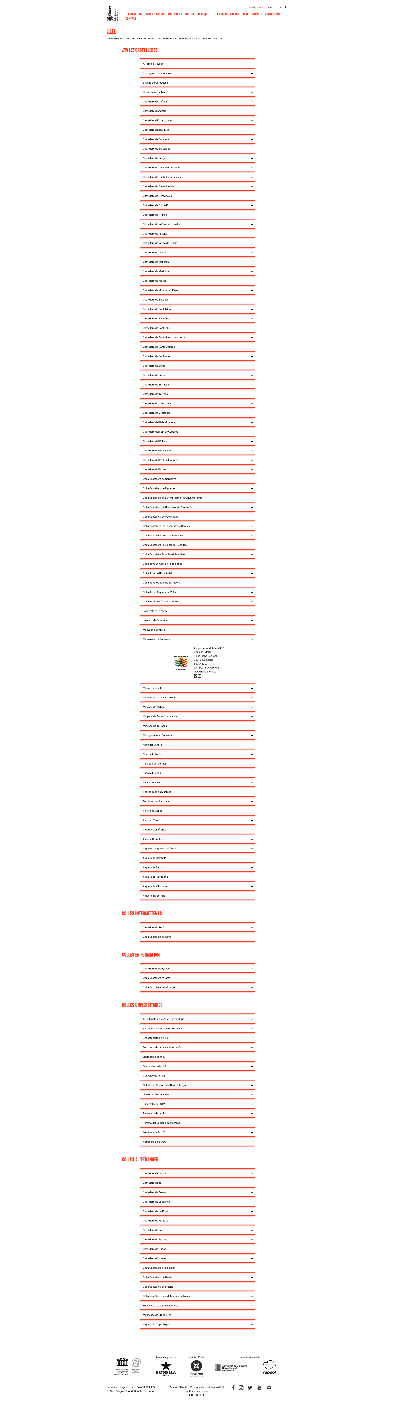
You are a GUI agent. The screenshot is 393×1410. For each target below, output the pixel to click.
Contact (131, 19)
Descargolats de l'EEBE (156, 1037)
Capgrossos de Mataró (156, 92)
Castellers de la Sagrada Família (161, 224)
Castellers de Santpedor (157, 356)
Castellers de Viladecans (157, 403)
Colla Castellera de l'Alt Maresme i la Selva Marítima (172, 497)
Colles (149, 14)
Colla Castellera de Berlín (157, 1277)
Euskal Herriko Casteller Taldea (160, 1305)
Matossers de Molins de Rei (159, 697)
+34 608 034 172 (145, 1387)
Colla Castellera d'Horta (156, 977)
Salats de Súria (151, 782)
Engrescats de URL (154, 1056)
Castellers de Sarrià (154, 375)
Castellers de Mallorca (156, 261)
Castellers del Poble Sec (157, 450)
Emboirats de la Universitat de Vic (162, 1047)
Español (270, 7)
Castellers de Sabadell (156, 299)
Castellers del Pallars (155, 441)
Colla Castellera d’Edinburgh (159, 1267)
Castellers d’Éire (152, 1182)
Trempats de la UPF (154, 1132)
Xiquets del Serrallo (154, 895)
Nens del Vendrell (153, 744)
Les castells (134, 14)
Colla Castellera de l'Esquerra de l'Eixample (167, 507)
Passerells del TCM (154, 1104)
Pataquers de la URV (154, 1113)
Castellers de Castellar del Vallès (162, 177)
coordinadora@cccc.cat (120, 1387)
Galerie (190, 14)
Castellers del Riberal (155, 469)
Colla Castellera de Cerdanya (159, 478)
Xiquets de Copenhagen (156, 1324)
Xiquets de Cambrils (154, 857)
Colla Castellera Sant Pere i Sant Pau (164, 554)
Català (252, 7)
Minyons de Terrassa (155, 725)
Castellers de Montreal (156, 1220)
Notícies (257, 14)
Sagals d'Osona (152, 772)
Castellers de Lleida (154, 252)
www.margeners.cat (205, 671)
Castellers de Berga (154, 158)
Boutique (203, 14)
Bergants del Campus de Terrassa (162, 1028)
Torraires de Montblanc (156, 801)
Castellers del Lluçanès (156, 968)
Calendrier (175, 14)
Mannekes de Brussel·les (157, 1314)
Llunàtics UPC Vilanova (156, 1094)
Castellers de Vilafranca (157, 412)
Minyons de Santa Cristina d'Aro (161, 716)
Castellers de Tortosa (155, 393)
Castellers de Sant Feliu (156, 327)
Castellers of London (155, 1258)
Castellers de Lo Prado (156, 1211)
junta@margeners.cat (206, 667)
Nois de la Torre (152, 754)
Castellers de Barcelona (156, 148)
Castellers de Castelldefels (158, 186)
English (279, 7)
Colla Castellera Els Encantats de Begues (166, 526)
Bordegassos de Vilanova (157, 73)
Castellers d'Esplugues (156, 129)
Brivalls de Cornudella (155, 82)
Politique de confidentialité (205, 1387)
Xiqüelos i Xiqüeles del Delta (159, 848)
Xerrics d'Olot (151, 820)
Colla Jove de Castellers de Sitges (162, 563)
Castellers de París (154, 1230)
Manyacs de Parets (154, 629)
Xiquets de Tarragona (155, 876)
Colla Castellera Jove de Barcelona (163, 535)
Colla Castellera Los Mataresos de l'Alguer (167, 1296)
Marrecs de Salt (152, 688)
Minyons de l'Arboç (154, 707)
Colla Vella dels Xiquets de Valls (161, 601)
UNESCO (160, 14)
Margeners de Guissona (156, 639)
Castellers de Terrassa (156, 384)
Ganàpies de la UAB (154, 1075)
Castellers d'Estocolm (155, 1173)
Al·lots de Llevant (153, 63)
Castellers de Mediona (156, 271)
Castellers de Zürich (154, 1248)
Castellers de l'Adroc (155, 214)
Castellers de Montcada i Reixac (161, 290)
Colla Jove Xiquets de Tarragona (162, 582)
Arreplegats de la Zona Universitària (163, 1019)
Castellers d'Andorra (154, 110)
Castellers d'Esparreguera (158, 120)
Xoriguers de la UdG (154, 1141)
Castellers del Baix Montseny (159, 422)
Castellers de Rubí (153, 927)
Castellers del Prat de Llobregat (161, 460)
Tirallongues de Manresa (157, 791)
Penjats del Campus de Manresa (161, 1122)
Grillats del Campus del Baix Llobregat (165, 1085)
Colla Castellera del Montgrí (159, 987)
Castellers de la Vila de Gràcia (160, 243)
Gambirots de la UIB (154, 1066)
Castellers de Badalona (156, 139)
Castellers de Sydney (155, 1239)
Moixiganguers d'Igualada (158, 735)
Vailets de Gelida (152, 810)
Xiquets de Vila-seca (155, 886)
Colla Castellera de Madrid (158, 1286)
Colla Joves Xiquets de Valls (159, 592)
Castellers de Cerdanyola (157, 195)
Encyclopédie (273, 14)
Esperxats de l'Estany (155, 611)
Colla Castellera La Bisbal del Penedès (165, 544)
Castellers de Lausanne (156, 1201)
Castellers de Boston (155, 1192)
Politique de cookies (196, 1391)
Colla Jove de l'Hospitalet (157, 573)
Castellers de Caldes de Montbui (161, 167)
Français (260, 7)
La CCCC (222, 14)
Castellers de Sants (154, 365)
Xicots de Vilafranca (154, 829)
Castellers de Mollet (154, 280)
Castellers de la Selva (155, 233)
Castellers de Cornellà (155, 205)
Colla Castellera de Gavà (157, 936)
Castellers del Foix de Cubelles (160, 431)
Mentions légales (179, 1387)
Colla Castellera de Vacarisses (160, 516)
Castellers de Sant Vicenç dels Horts (164, 337)
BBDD (246, 14)
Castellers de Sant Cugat (157, 318)
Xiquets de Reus (152, 867)
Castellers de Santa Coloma (159, 346)
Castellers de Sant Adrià (157, 309)
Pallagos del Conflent (155, 763)
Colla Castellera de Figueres (159, 488)
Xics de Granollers (153, 839)
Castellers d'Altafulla (155, 101)
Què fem (234, 14)
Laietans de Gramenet (155, 620)
